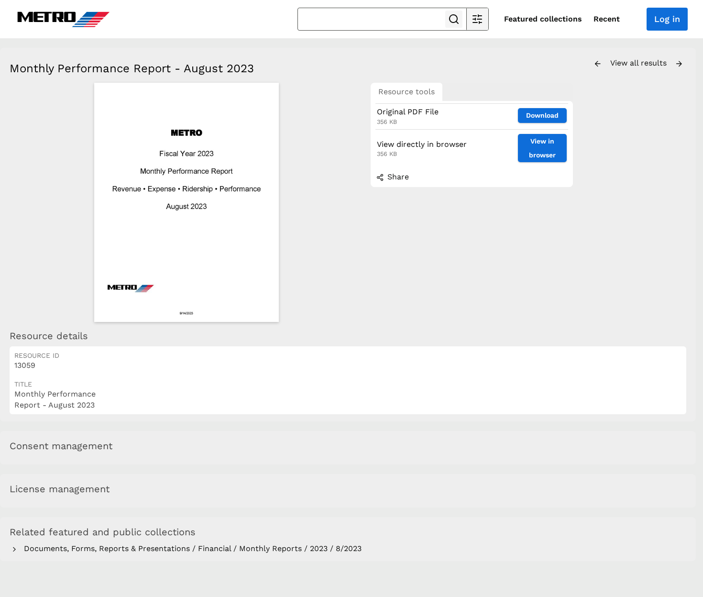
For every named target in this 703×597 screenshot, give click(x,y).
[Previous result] (598, 64)
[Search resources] (453, 19)
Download (542, 115)
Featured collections (543, 18)
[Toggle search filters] (477, 19)
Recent (606, 18)
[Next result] (679, 64)
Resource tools (406, 91)
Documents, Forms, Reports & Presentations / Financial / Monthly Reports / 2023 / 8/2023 (190, 548)
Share (397, 176)
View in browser (542, 148)
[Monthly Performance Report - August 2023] (186, 202)
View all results (639, 62)
